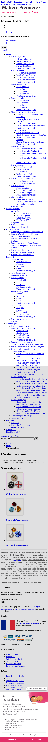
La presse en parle (13, 663)
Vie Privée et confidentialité (17, 687)
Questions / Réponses (15, 680)
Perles (8, 445)
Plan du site (10, 657)
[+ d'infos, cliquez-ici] (18, 642)
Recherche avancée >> (10, 436)
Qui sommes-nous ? (14, 690)
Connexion (10, 43)
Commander (11, 32)
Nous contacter (12, 654)
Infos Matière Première (15, 666)
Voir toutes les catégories (26, 68)
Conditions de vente (14, 685)
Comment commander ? (15, 683)
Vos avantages (12, 661)
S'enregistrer (11, 41)
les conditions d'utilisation (25, 609)
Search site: (5, 439)
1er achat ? (10, 678)
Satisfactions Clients (14, 659)
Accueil (4, 50)
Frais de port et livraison (16, 676)
